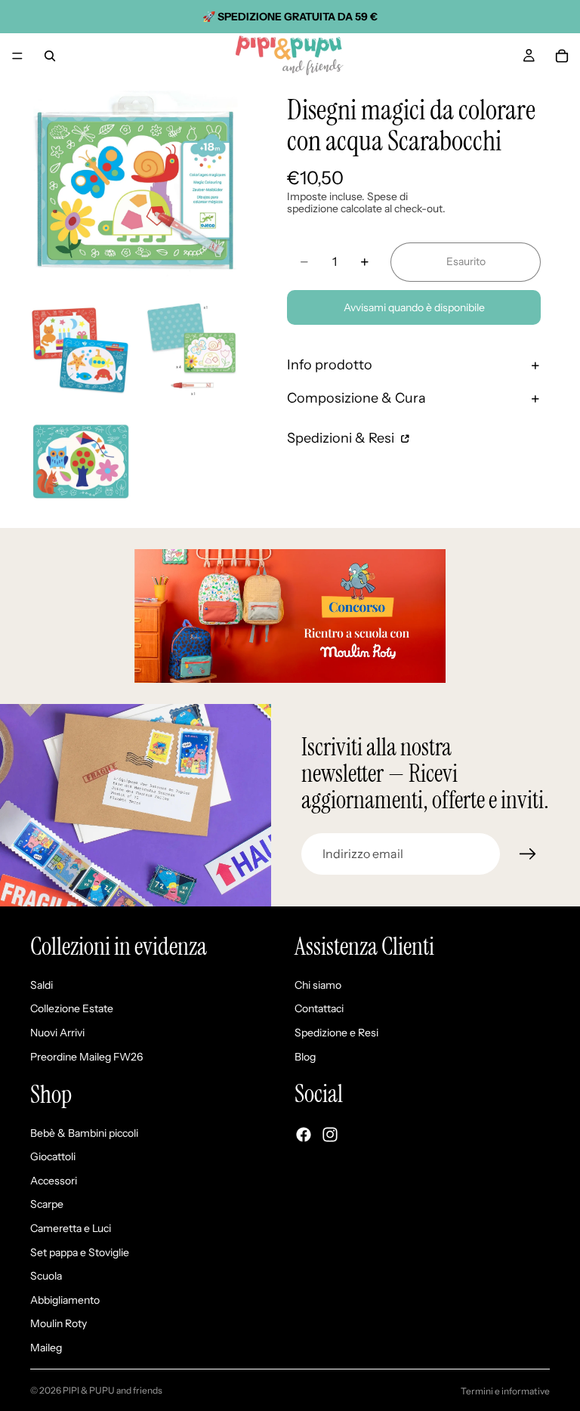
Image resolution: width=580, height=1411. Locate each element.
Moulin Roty (58, 1323)
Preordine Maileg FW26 (86, 1056)
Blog (305, 1056)
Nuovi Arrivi (57, 1032)
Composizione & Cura (356, 398)
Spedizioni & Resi (342, 438)
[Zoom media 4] (80, 460)
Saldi (41, 984)
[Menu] (17, 56)
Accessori (53, 1180)
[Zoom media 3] (191, 349)
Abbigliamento (65, 1299)
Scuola (46, 1276)
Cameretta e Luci (70, 1228)
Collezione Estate (71, 1008)
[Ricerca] (49, 56)
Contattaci (319, 1008)
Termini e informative (505, 1391)
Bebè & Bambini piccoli (84, 1132)
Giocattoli (53, 1156)
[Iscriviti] (528, 854)
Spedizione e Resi (336, 1032)
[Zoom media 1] (136, 184)
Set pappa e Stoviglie (79, 1251)
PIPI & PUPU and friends (112, 1390)
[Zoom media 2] (80, 349)
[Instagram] (330, 1134)
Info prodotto (329, 365)
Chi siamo (318, 984)
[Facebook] (304, 1134)
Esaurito (466, 261)
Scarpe (46, 1204)
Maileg (46, 1347)
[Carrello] (561, 56)
